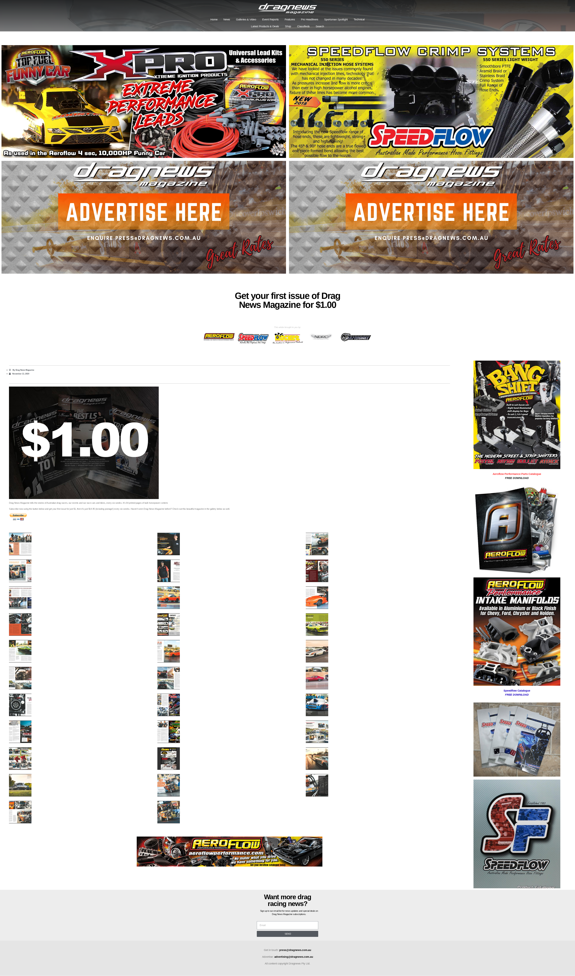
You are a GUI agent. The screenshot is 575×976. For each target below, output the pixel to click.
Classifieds (303, 26)
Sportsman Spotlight (336, 19)
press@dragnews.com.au (295, 950)
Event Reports (270, 19)
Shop (288, 26)
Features (290, 19)
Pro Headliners (309, 19)
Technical (359, 19)
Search (320, 26)
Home (213, 19)
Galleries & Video (246, 19)
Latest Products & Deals (265, 26)
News (226, 19)
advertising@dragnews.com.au (293, 956)
